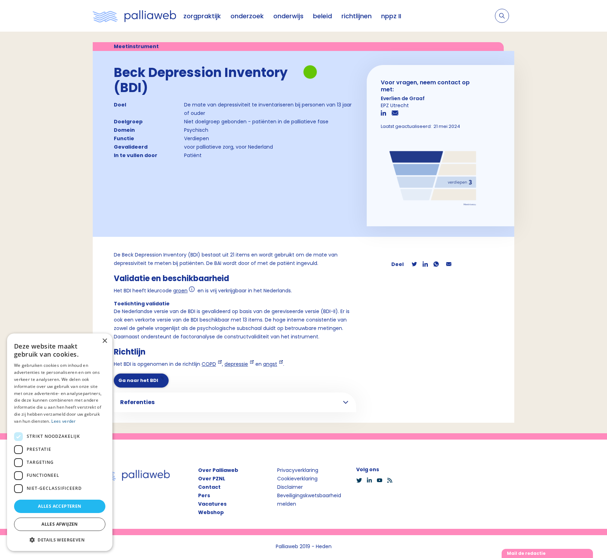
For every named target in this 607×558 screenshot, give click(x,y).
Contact (209, 487)
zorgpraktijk (202, 16)
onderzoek (247, 16)
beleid (322, 16)
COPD (209, 364)
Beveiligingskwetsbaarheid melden (309, 499)
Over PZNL (211, 478)
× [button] (104, 341)
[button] (59, 540)
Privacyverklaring (297, 470)
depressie (236, 364)
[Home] (134, 16)
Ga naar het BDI (138, 380)
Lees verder (63, 421)
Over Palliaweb (218, 470)
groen (180, 291)
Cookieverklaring (297, 478)
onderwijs (288, 16)
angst (270, 364)
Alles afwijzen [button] (59, 524)
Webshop (211, 512)
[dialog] (59, 442)
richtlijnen (356, 16)
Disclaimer (290, 487)
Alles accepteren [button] (59, 506)
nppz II (391, 16)
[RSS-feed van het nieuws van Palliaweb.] (392, 480)
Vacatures (212, 503)
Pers (204, 495)
